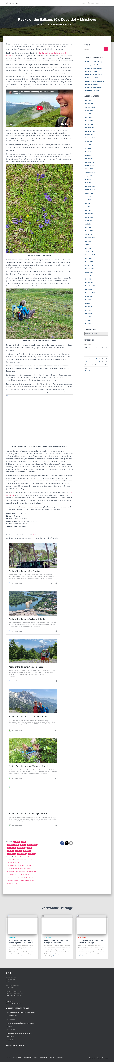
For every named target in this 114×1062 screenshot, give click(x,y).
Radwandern (12, 937)
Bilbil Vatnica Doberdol (13, 862)
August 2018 (89, 272)
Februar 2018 (89, 282)
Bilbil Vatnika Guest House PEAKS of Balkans (19, 865)
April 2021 (88, 224)
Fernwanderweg (20, 871)
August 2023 (89, 176)
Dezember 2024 (89, 127)
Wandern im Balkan (12, 883)
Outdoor (10, 850)
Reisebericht (11, 853)
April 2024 (88, 155)
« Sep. (86, 371)
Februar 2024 (89, 158)
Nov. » (90, 371)
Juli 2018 (88, 275)
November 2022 (90, 189)
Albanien (17, 841)
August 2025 (89, 110)
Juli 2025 (88, 114)
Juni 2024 (88, 148)
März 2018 (88, 279)
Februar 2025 (89, 121)
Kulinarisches (11, 847)
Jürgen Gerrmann (31, 871)
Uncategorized (21, 853)
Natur (29, 847)
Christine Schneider (13, 844)
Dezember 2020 (89, 237)
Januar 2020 (89, 251)
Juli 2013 (88, 317)
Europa (23, 844)
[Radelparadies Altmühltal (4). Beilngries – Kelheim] (57, 924)
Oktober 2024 (89, 134)
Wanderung (31, 853)
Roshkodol (10, 880)
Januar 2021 (89, 234)
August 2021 (89, 220)
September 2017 (90, 293)
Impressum (43, 1057)
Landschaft (21, 847)
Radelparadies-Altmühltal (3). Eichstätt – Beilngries (90, 941)
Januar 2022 (89, 217)
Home (83, 3)
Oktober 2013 (89, 313)
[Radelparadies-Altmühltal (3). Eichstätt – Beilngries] (91, 924)
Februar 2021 (89, 231)
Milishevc (9, 877)
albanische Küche (22, 860)
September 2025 (90, 107)
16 (86, 361)
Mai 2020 (88, 241)
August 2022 (89, 193)
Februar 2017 (89, 306)
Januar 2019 (89, 265)
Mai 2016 (88, 310)
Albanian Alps (23, 857)
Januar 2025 (89, 124)
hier (34, 534)
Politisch (18, 850)
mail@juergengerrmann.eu (13, 995)
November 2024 (90, 131)
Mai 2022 (88, 203)
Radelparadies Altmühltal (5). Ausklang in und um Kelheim (21, 941)
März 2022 (88, 210)
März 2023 (88, 182)
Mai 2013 (88, 324)
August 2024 (89, 141)
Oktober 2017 (89, 289)
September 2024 (90, 138)
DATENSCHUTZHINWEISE (13, 1003)
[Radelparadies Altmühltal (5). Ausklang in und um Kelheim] (22, 924)
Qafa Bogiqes (29, 877)
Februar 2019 (89, 262)
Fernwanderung (32, 844)
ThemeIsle (105, 1058)
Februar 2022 (89, 213)
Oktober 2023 (89, 169)
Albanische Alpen (11, 860)
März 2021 (88, 227)
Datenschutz (28, 1057)
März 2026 (88, 100)
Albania (17, 857)
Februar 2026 (89, 103)
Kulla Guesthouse (12, 874)
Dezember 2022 (89, 186)
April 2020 (88, 244)
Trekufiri (21, 880)
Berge (23, 841)
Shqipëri (16, 880)
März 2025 (88, 117)
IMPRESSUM (9, 1001)
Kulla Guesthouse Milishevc (25, 874)
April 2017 (88, 303)
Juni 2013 (88, 320)
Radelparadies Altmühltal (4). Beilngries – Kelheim (56, 941)
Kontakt (104, 3)
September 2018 (90, 269)
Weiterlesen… (22, 956)
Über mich (91, 3)
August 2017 (89, 296)
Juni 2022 (88, 200)
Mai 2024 (88, 151)
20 (99, 361)
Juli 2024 (88, 145)
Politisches (27, 850)
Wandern (34, 880)
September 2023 (90, 172)
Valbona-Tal (28, 880)
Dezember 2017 (89, 286)
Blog (97, 3)
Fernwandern (28, 868)
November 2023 (90, 165)
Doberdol (21, 868)
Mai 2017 (88, 299)
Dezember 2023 (89, 162)
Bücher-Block (17, 1057)
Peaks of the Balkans (19, 877)
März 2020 (88, 248)
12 (96, 358)
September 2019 (90, 255)
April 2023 (88, 179)
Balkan (30, 860)
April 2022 (88, 207)
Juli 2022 (88, 196)
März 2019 (88, 258)
